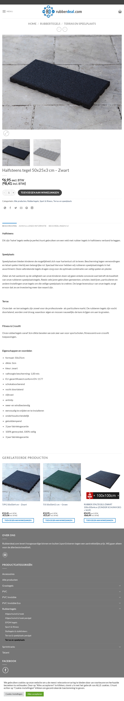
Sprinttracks (8, 646)
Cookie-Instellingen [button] (14, 694)
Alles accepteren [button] (35, 694)
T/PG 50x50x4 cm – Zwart (14, 504)
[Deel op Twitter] (15, 207)
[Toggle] (120, 585)
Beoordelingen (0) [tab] (59, 226)
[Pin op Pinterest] (26, 207)
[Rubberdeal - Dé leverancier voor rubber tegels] (62, 11)
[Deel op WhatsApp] (5, 207)
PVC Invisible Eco (11, 603)
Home (32, 23)
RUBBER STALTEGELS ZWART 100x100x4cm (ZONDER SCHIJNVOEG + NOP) (102, 507)
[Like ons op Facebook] (5, 670)
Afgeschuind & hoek (14, 613)
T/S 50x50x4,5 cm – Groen (55, 504)
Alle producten (20, 201)
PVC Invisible (9, 597)
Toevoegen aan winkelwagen (40, 192)
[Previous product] (65, 29)
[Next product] (59, 29)
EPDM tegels (11, 622)
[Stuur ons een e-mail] (5, 554)
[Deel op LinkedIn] (31, 207)
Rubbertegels (50, 23)
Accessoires (8, 573)
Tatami (5, 652)
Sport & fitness (46, 201)
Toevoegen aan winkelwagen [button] (18, 520)
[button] (7, 11)
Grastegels (7, 585)
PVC (4, 591)
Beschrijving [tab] (9, 226)
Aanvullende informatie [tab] (33, 226)
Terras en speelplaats (80, 23)
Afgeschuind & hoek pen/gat (18, 618)
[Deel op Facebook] (10, 207)
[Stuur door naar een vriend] (21, 207)
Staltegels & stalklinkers (16, 631)
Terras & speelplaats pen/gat (18, 635)
